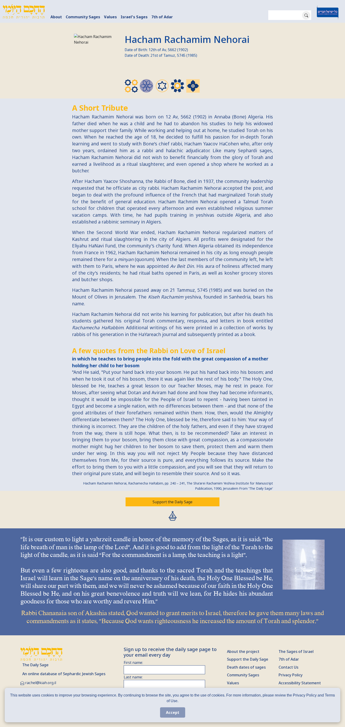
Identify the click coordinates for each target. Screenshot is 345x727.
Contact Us (288, 667)
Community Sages (83, 16)
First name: (133, 662)
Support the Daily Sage (172, 501)
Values (110, 16)
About (56, 16)
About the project (243, 651)
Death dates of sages (246, 667)
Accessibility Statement (300, 682)
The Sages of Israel (296, 651)
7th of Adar (162, 16)
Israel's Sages (134, 16)
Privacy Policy (291, 675)
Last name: (133, 677)
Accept (172, 712)
